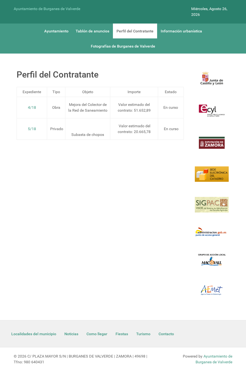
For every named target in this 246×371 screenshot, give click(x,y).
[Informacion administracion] (211, 235)
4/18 (32, 107)
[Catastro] (211, 177)
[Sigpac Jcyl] (211, 207)
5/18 (32, 129)
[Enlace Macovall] (211, 262)
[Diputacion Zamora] (211, 146)
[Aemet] (211, 293)
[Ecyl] (211, 113)
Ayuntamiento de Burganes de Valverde (47, 8)
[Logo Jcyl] (211, 81)
